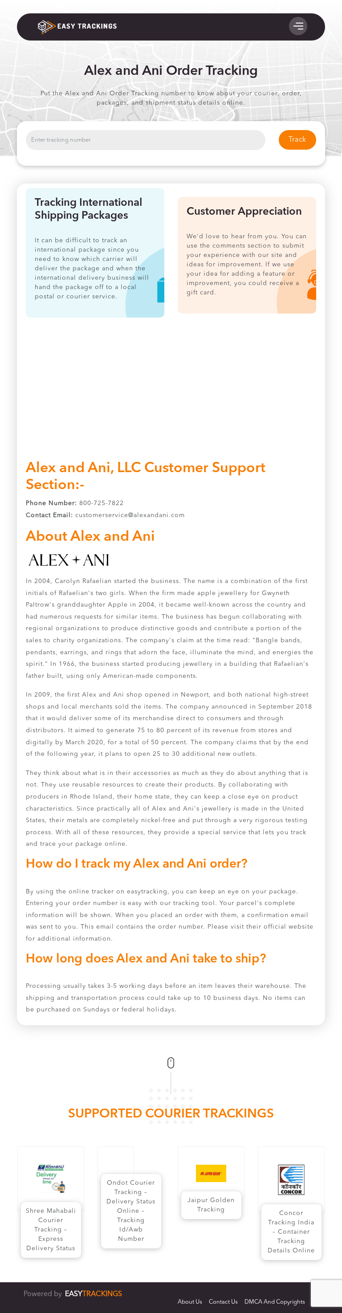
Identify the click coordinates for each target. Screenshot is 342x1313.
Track (297, 139)
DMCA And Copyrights (274, 1302)
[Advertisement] (171, 393)
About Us (190, 1302)
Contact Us (223, 1302)
